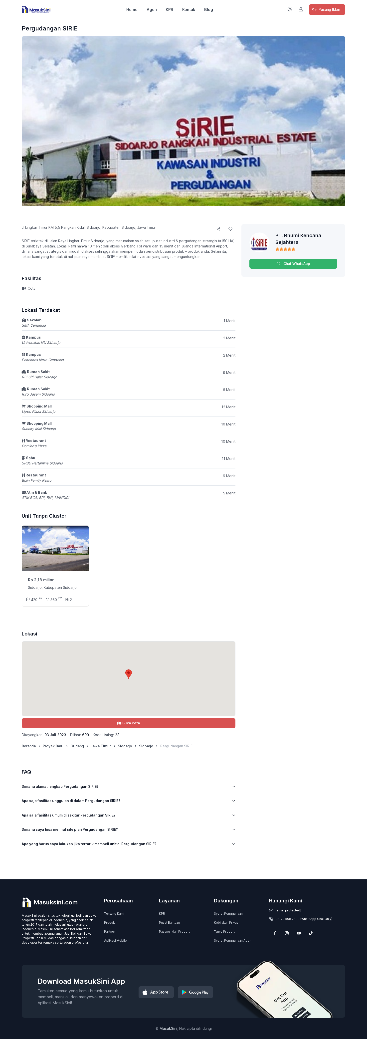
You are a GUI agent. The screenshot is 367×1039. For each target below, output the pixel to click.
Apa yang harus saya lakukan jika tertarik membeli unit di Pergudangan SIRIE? (89, 844)
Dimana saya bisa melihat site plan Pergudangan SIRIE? (70, 829)
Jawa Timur (101, 746)
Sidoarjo (125, 746)
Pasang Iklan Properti (174, 931)
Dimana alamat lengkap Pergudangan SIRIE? (60, 786)
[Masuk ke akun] (301, 9)
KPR (169, 9)
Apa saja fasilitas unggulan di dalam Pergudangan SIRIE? (71, 801)
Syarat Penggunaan (228, 913)
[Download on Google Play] (195, 992)
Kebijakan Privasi (226, 922)
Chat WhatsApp (296, 263)
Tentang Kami (114, 913)
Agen (152, 9)
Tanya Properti (224, 931)
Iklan (329, 9)
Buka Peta (131, 723)
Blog (208, 9)
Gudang (77, 746)
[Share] (218, 229)
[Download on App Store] (156, 992)
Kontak (188, 9)
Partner (109, 931)
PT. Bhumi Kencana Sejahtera (298, 238)
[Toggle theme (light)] (290, 9)
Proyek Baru (53, 746)
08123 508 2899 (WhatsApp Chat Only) (303, 919)
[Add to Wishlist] (230, 229)
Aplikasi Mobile (115, 940)
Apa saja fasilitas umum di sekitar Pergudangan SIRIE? (69, 815)
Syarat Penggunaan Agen (232, 940)
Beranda (29, 746)
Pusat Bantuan (169, 922)
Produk (109, 922)
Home (132, 9)
